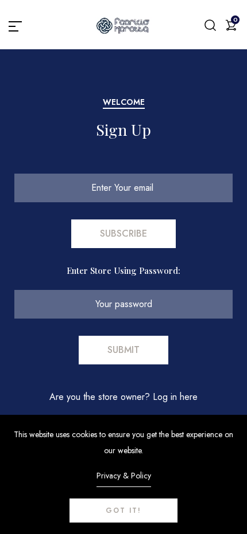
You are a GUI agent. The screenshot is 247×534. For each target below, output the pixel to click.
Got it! (123, 510)
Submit (123, 349)
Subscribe (123, 233)
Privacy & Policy (124, 475)
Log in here (175, 396)
